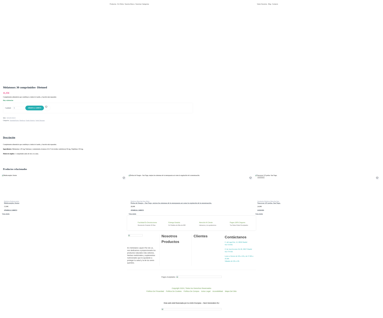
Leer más (260, 210)
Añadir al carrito (34, 108)
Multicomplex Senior (11, 203)
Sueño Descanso (40, 120)
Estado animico (30, 120)
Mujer (147, 201)
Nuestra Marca (129, 4)
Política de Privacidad (155, 291)
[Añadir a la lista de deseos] (47, 108)
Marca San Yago (141, 201)
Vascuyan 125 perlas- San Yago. (269, 203)
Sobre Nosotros (262, 4)
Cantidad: (8, 108)
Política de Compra (191, 291)
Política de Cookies (174, 291)
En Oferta (120, 4)
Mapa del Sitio (231, 291)
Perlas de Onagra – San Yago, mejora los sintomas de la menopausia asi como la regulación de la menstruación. (171, 203)
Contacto (275, 4)
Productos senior (14, 201)
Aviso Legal (205, 291)
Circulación (260, 201)
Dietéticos (22, 120)
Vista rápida (5, 214)
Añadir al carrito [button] (10, 210)
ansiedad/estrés (14, 120)
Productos (113, 4)
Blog (269, 4)
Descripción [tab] (9, 137)
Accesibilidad (217, 291)
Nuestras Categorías (142, 4)
